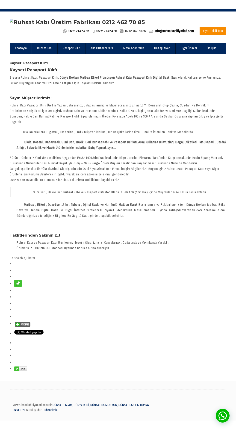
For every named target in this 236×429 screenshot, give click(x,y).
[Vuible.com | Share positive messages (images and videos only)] (18, 283)
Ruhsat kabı (50, 410)
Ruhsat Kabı (44, 48)
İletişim (211, 48)
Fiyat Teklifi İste (213, 31)
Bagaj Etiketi (162, 48)
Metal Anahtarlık (133, 48)
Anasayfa (21, 48)
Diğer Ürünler (189, 48)
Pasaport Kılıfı (71, 48)
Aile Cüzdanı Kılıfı (102, 48)
